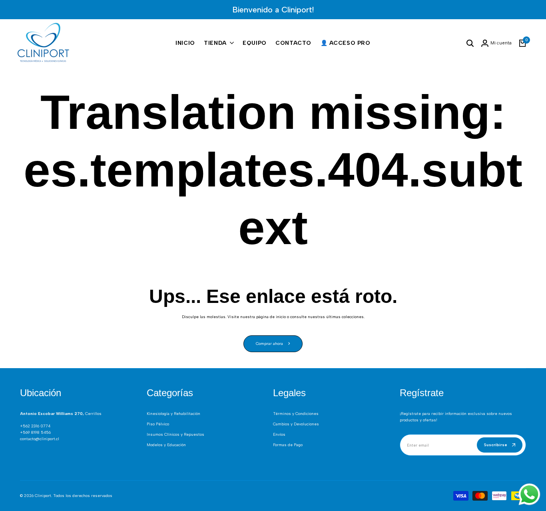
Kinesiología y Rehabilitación (173, 413)
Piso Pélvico (158, 424)
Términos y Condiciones (296, 413)
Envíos (279, 434)
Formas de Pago (288, 444)
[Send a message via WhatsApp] (529, 494)
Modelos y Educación (166, 444)
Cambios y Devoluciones (296, 424)
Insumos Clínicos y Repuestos (175, 434)
